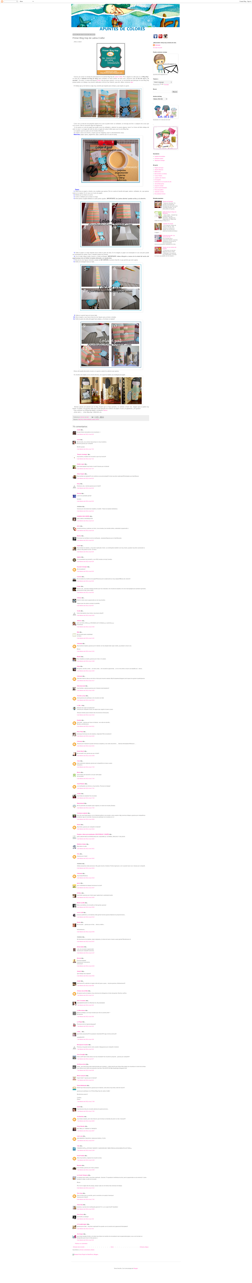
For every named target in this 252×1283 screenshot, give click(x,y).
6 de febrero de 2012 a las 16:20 (85, 736)
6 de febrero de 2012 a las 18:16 (85, 829)
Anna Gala (80, 1204)
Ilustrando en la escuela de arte (163, 181)
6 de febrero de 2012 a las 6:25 (85, 434)
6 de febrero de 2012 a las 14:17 (85, 680)
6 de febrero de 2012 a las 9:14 (85, 521)
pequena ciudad (159, 185)
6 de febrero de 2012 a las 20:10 (85, 917)
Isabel (78, 545)
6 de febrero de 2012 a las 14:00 (85, 671)
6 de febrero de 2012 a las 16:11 (85, 726)
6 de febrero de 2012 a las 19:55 (85, 897)
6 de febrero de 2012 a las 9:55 (85, 592)
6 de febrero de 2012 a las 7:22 (85, 459)
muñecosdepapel (87, 419)
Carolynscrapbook (82, 813)
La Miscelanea (81, 1010)
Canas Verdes (158, 175)
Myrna (79, 772)
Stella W (79, 971)
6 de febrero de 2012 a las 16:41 (85, 746)
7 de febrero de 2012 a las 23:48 (85, 1170)
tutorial (97, 419)
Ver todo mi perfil (157, 47)
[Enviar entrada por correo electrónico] (92, 417)
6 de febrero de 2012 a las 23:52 (85, 976)
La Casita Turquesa (82, 1175)
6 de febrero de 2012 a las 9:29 (85, 551)
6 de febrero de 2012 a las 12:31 (85, 651)
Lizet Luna (80, 1136)
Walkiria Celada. (81, 844)
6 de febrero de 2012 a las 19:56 (85, 907)
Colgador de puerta (168, 223)
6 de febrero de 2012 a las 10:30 (85, 627)
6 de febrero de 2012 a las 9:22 (85, 540)
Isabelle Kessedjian (160, 156)
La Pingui (79, 1022)
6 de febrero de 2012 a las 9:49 (85, 581)
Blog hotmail (80, 803)
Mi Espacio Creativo (82, 1044)
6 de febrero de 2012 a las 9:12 (85, 511)
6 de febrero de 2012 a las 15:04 (85, 700)
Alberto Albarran (159, 169)
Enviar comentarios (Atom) (87, 1250)
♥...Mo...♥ (79, 705)
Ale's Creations (81, 1000)
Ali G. (78, 526)
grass (78, 883)
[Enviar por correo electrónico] (95, 417)
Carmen (79, 576)
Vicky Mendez (81, 1126)
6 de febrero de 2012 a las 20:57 (85, 941)
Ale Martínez (80, 1116)
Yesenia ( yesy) (81, 695)
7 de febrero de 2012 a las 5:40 (85, 1049)
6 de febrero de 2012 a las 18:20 (85, 839)
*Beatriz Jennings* (82, 454)
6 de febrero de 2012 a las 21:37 (85, 953)
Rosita (79, 922)
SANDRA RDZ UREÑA (83, 516)
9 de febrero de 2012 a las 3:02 (85, 1228)
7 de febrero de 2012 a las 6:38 (85, 1070)
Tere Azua (80, 1193)
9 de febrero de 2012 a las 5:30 (85, 1240)
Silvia (78, 666)
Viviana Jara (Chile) (82, 991)
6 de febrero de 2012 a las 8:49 (85, 488)
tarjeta (93, 419)
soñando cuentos (159, 191)
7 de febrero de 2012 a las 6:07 (85, 1059)
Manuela (79, 1165)
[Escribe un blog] (97, 417)
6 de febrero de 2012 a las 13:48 (85, 661)
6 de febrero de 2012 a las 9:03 (85, 501)
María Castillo (81, 902)
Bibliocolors (158, 171)
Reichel (79, 493)
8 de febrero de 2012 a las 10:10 (85, 1188)
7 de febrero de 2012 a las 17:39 (85, 1101)
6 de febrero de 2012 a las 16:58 (85, 755)
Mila (78, 632)
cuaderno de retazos (160, 177)
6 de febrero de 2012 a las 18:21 (85, 848)
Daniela (79, 720)
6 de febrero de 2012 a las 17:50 (85, 808)
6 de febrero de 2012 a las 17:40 (85, 778)
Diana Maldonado (82, 1085)
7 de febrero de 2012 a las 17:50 (85, 1111)
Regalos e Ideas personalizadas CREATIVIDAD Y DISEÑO (93, 834)
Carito (78, 430)
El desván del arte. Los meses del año (169, 236)
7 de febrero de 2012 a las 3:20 (85, 1005)
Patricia (105, 410)
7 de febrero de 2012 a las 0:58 (85, 985)
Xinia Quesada (81, 686)
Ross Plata (80, 731)
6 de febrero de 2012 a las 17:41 (85, 788)
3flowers (79, 620)
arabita (79, 793)
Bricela (79, 958)
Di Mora (79, 893)
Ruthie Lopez (80, 464)
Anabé (79, 981)
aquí (132, 82)
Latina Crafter (118, 76)
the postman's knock (160, 194)
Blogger (136, 1268)
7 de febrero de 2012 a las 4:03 (85, 1026)
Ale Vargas (80, 1234)
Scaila (78, 611)
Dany (78, 483)
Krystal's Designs (82, 567)
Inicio (112, 1247)
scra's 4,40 (80, 912)
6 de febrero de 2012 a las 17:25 (85, 767)
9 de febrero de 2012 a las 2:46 (85, 1219)
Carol (78, 439)
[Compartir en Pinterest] (103, 417)
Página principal (159, 167)
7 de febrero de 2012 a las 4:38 (85, 1039)
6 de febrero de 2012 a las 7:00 (85, 449)
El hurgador (158, 179)
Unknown (79, 643)
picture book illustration (161, 187)
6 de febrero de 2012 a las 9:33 (85, 571)
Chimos (79, 598)
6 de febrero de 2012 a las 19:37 (85, 887)
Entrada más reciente (78, 1247)
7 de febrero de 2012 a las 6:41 (85, 1080)
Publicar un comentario (81, 1243)
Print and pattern (159, 189)
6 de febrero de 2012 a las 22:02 (85, 966)
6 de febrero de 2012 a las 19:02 (85, 858)
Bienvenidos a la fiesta (161, 173)
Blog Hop (80, 419)
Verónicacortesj (81, 1064)
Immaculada (80, 947)
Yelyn (78, 761)
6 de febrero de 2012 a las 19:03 (85, 868)
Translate (166, 84)
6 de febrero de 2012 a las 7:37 (85, 468)
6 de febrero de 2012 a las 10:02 (85, 615)
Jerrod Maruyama (159, 183)
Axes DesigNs (81, 1054)
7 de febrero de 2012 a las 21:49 (85, 1160)
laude (78, 1106)
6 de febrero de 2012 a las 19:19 (85, 878)
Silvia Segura (80, 474)
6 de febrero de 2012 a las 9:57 (85, 605)
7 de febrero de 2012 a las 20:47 (85, 1140)
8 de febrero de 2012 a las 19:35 (85, 1209)
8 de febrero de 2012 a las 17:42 (85, 1199)
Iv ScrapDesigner (82, 1224)
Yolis (78, 1146)
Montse (79, 536)
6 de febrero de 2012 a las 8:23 (85, 478)
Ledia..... (79, 1031)
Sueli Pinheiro (81, 783)
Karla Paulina (80, 1155)
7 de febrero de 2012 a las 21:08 (85, 1150)
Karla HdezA (80, 751)
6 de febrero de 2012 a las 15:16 (85, 715)
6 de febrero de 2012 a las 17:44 (85, 798)
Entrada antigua (144, 1247)
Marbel (79, 656)
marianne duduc (159, 158)
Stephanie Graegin (160, 160)
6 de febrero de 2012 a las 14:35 (85, 690)
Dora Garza (80, 1214)
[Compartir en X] (99, 417)
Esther (99, 80)
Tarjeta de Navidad (168, 201)
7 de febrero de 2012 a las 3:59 (85, 1016)
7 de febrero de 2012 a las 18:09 (85, 1121)
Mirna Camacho (81, 1075)
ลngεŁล (79, 557)
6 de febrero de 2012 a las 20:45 (85, 932)
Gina (78, 854)
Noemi (79, 824)
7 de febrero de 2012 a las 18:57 (85, 1131)
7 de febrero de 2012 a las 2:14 (85, 995)
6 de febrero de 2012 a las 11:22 (85, 638)
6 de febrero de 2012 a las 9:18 (85, 530)
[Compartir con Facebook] (101, 417)
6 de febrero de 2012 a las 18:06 (85, 819)
